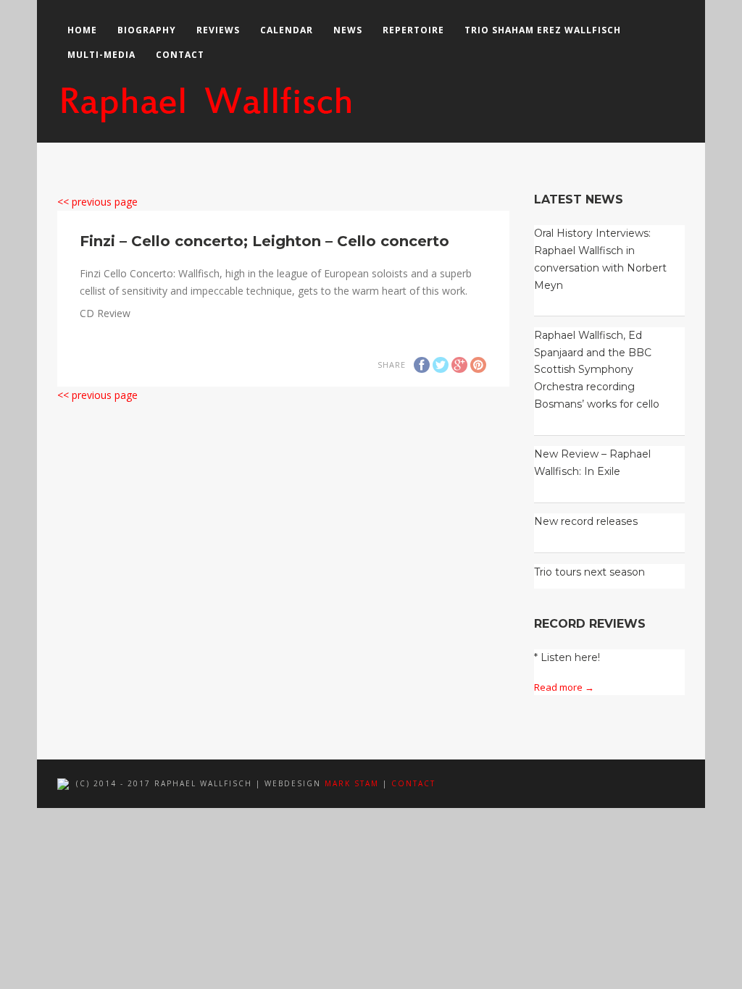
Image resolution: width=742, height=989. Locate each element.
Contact (180, 55)
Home (82, 30)
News (347, 30)
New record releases (586, 521)
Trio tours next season (589, 571)
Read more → (564, 687)
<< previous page (97, 202)
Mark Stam (352, 783)
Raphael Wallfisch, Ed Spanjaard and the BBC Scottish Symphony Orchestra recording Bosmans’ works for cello (596, 370)
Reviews (218, 30)
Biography (146, 30)
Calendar (286, 30)
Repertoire (413, 30)
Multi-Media (101, 55)
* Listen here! (567, 657)
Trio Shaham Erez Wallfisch (542, 30)
